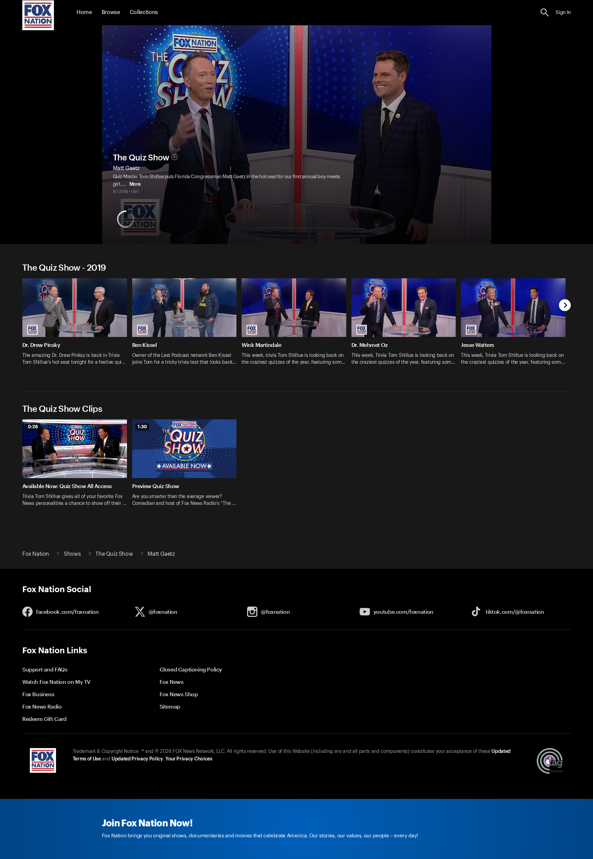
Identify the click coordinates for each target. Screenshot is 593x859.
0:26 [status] (33, 426)
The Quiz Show (141, 158)
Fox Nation (35, 554)
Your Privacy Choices (188, 759)
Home (84, 12)
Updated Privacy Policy (137, 759)
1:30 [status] (142, 426)
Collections (144, 12)
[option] (77, 326)
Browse (111, 12)
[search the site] (544, 12)
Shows (72, 554)
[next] (565, 305)
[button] (544, 12)
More (135, 184)
